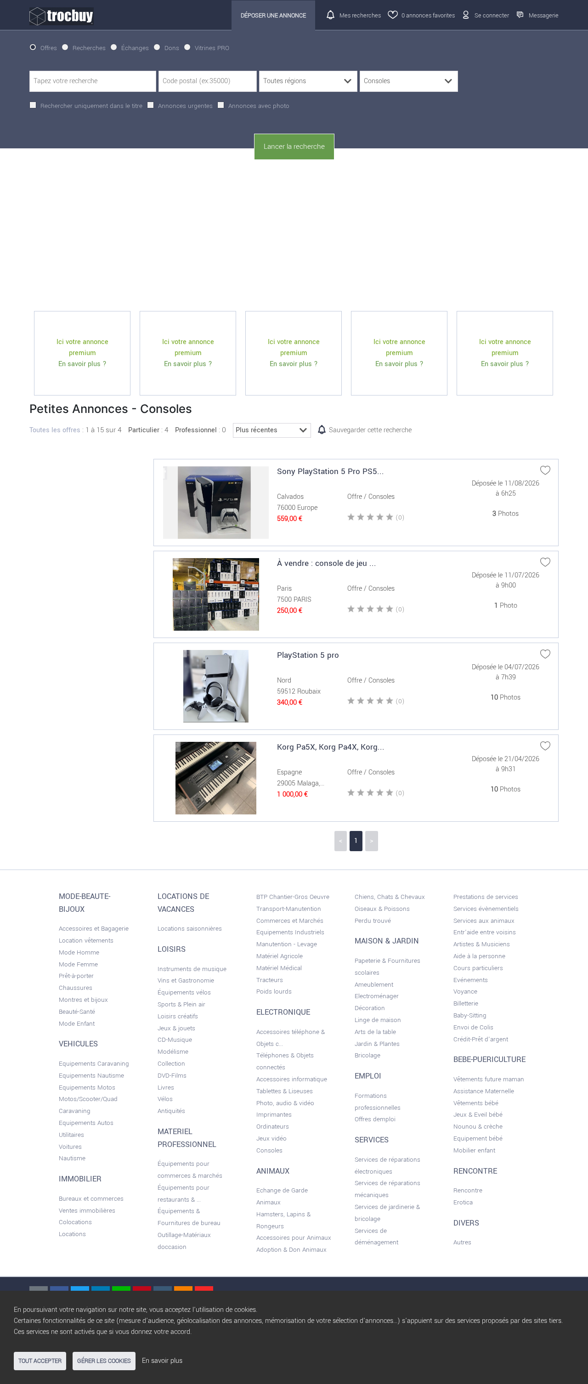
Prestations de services (485, 897)
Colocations (75, 1222)
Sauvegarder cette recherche (370, 430)
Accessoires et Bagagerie (94, 928)
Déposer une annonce (273, 15)
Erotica (463, 1202)
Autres (462, 1242)
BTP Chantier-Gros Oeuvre (292, 897)
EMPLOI (368, 1076)
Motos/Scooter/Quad (88, 1099)
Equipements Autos (86, 1122)
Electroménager (377, 996)
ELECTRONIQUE (283, 1012)
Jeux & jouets (176, 1028)
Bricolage (367, 1055)
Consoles (269, 1150)
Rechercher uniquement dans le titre (91, 106)
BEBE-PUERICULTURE (489, 1059)
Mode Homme (79, 952)
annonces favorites (428, 15)
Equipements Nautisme (91, 1075)
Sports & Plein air (181, 1004)
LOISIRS (172, 949)
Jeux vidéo (271, 1138)
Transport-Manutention (288, 908)
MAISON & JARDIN (387, 941)
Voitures (70, 1146)
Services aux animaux (483, 920)
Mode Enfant (77, 1023)
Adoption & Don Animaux (291, 1249)
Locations (72, 1234)
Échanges (135, 48)
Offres (48, 48)
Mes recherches (360, 15)
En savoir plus (162, 1361)
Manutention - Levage (286, 944)
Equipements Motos (87, 1087)
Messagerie (544, 15)
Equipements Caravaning (94, 1063)
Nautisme (72, 1158)
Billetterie (465, 1003)
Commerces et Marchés (289, 920)
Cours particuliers (478, 968)
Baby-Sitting (469, 1015)
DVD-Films (172, 1075)
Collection (171, 1063)
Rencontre (467, 1190)
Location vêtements (86, 940)
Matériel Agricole (279, 956)
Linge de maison (378, 1020)
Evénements (470, 980)
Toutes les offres (54, 430)
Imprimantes (274, 1114)
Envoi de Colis (473, 1027)
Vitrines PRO (212, 48)
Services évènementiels (486, 908)
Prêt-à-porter (76, 976)
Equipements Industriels (290, 932)
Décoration (370, 1008)
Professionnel (196, 430)
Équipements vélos (184, 992)
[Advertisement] (294, 235)
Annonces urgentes (185, 106)
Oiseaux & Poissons (382, 908)
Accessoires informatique (291, 1079)
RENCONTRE (475, 1171)
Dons (171, 48)
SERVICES (372, 1140)
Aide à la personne (479, 956)
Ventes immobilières (87, 1210)
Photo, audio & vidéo (285, 1103)
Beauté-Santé (77, 1011)
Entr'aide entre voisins (484, 932)
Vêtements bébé (475, 1103)
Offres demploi (375, 1119)
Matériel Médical (279, 968)
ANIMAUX (272, 1171)
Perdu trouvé (373, 920)
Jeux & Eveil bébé (478, 1114)
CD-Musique (175, 1039)
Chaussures (75, 987)
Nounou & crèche (478, 1126)
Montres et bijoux (83, 999)
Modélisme (173, 1051)
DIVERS (466, 1223)
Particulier (143, 430)
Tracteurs (269, 980)
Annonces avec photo (258, 106)
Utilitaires (71, 1134)
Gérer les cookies (104, 1361)
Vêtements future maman (488, 1079)
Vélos (165, 1099)
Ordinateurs (272, 1126)
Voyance (465, 991)
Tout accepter (40, 1361)
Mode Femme (78, 964)
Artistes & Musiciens (481, 944)
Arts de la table (375, 1032)
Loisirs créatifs (178, 1016)
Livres (166, 1087)
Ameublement (374, 984)
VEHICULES (78, 1044)
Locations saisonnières (190, 928)
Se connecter (492, 15)
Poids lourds (274, 991)
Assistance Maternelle (483, 1091)
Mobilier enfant (474, 1150)
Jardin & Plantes (377, 1043)
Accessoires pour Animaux (293, 1237)
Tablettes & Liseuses (284, 1091)
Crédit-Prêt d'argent (480, 1039)
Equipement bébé (478, 1138)
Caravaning (74, 1111)
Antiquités (171, 1111)
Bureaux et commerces (91, 1198)
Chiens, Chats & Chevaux (390, 897)
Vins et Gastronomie (186, 980)
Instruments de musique (192, 969)
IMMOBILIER (80, 1179)
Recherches (89, 48)
